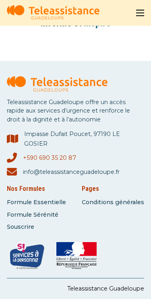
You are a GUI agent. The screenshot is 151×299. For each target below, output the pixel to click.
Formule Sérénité (32, 214)
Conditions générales (113, 202)
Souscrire (20, 226)
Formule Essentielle (36, 202)
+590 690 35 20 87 (49, 157)
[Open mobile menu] (140, 13)
